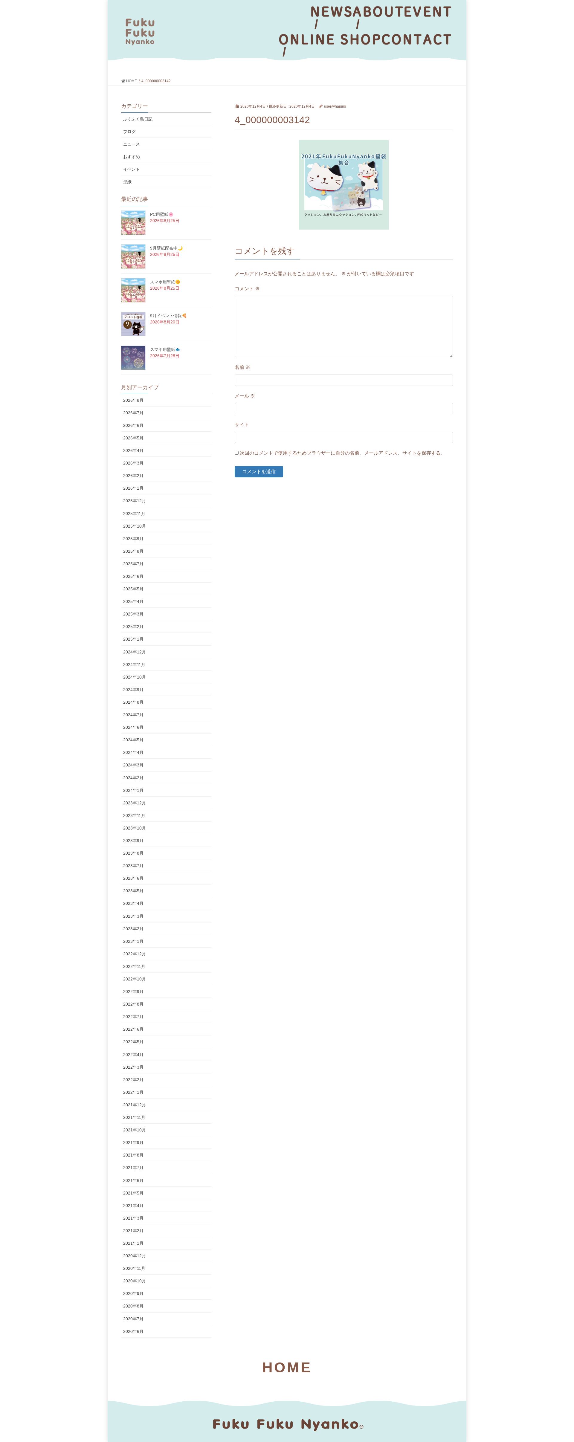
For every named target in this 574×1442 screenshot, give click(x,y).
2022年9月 (133, 991)
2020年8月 (133, 1306)
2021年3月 (133, 1218)
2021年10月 (134, 1130)
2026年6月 (133, 425)
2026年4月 (133, 450)
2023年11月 (134, 815)
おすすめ (131, 156)
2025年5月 (133, 588)
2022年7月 (133, 1016)
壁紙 (127, 181)
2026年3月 (133, 463)
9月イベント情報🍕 (168, 315)
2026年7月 (133, 412)
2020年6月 (133, 1331)
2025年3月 (133, 614)
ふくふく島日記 (137, 119)
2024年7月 (133, 714)
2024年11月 (134, 664)
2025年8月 (133, 551)
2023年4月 (133, 903)
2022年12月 (134, 953)
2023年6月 (133, 878)
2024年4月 (133, 752)
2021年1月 (133, 1243)
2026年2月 (133, 475)
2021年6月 (133, 1180)
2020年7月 (133, 1318)
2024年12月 (134, 652)
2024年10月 (134, 677)
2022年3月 (133, 1067)
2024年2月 (133, 777)
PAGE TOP (556, 1393)
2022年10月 (134, 979)
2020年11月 (134, 1268)
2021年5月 (133, 1193)
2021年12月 (134, 1104)
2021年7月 (133, 1167)
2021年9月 (133, 1142)
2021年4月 (133, 1205)
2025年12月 (134, 500)
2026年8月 (133, 400)
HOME (287, 1367)
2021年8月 (133, 1155)
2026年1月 (133, 488)
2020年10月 (134, 1280)
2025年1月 (133, 639)
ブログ (129, 131)
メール (245, 395)
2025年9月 (133, 538)
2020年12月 (134, 1255)
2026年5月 (133, 438)
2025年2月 (133, 626)
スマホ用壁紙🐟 (165, 349)
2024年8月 (133, 702)
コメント (247, 288)
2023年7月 (133, 865)
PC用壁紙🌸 (161, 214)
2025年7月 (133, 563)
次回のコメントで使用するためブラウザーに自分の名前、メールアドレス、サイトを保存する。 (342, 453)
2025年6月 (133, 576)
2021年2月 (133, 1230)
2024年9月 (133, 689)
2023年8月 (133, 853)
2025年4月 (133, 601)
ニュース (131, 144)
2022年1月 (133, 1092)
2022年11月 (134, 966)
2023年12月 (134, 803)
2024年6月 (133, 727)
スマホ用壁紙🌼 (165, 281)
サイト (242, 424)
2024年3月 (133, 765)
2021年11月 (134, 1117)
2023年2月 (133, 928)
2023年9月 (133, 840)
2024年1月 (133, 790)
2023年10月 (134, 828)
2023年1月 (133, 941)
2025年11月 (134, 513)
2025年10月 (134, 526)
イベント (131, 169)
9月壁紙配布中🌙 (166, 248)
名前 (242, 367)
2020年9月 (133, 1293)
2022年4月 (133, 1054)
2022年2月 (133, 1079)
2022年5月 (133, 1041)
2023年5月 (133, 890)
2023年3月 (133, 916)
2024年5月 (133, 739)
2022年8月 (133, 1004)
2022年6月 (133, 1029)
